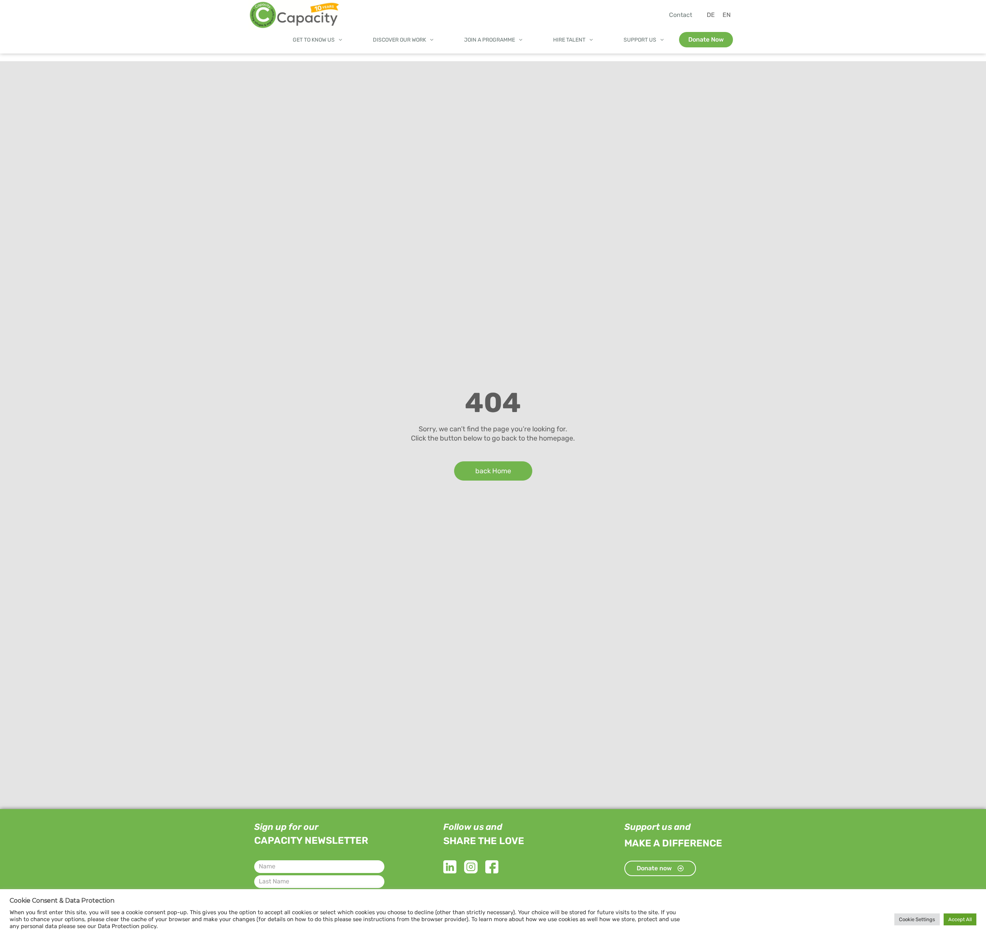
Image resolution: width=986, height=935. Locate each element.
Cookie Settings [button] (917, 919)
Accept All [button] (960, 919)
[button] (317, 40)
